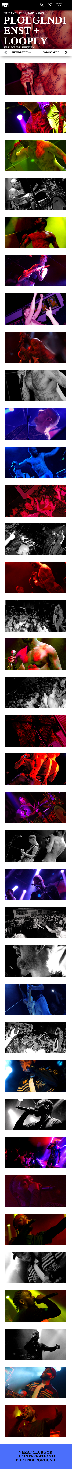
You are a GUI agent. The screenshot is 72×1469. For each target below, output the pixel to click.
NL (50, 5)
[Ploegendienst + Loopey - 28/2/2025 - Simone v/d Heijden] (35, 79)
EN (59, 5)
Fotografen (51, 52)
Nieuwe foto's (21, 52)
